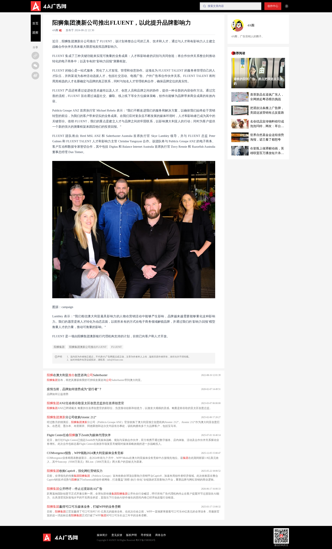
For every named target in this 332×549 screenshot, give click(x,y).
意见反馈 (116, 535)
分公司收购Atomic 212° (71, 417)
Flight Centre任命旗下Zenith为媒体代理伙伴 (79, 435)
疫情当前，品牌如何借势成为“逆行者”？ (74, 389)
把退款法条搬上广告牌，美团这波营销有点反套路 (267, 110)
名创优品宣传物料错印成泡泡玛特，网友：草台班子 (267, 124)
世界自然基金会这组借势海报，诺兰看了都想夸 (267, 137)
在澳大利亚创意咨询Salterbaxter (77, 375)
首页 (35, 23)
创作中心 (272, 6)
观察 (35, 32)
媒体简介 (102, 535)
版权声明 (131, 535)
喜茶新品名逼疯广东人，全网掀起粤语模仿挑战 (267, 97)
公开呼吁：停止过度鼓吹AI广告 (74, 488)
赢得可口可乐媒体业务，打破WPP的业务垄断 (84, 506)
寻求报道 (146, 535)
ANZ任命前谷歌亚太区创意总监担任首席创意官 (85, 403)
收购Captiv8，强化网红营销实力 (75, 470)
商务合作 (160, 535)
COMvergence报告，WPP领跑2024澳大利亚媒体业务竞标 (85, 453)
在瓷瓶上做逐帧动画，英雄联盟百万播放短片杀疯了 (267, 151)
